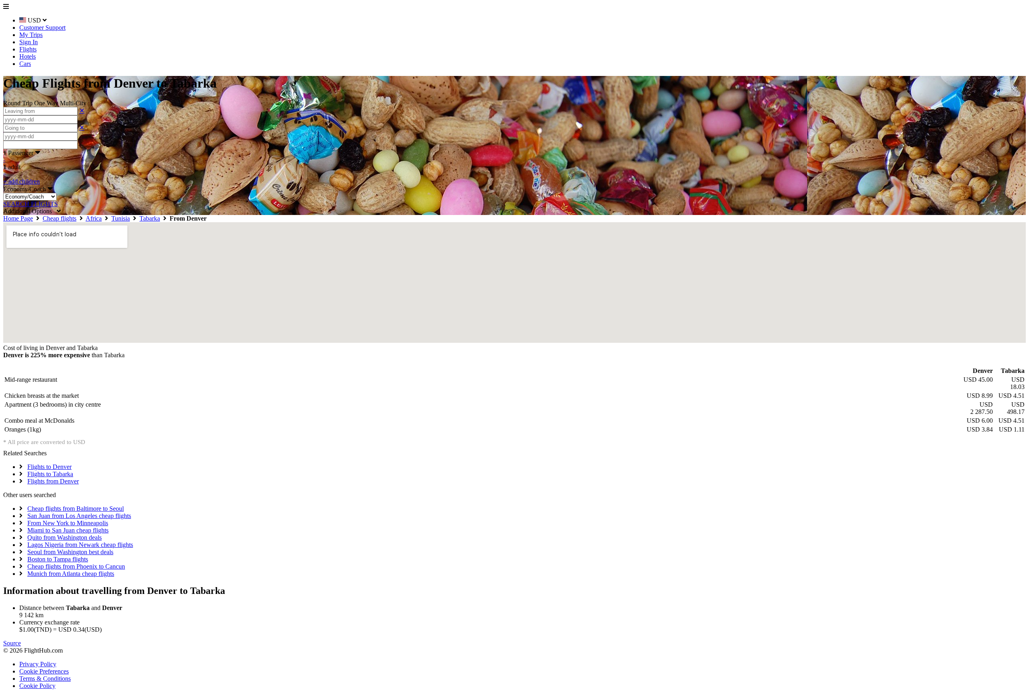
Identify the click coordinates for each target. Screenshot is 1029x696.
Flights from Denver (53, 481)
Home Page (18, 218)
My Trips (31, 34)
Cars (25, 63)
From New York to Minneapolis (67, 523)
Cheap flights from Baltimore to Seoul (75, 508)
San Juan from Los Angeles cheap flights (79, 515)
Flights (28, 49)
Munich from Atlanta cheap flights (70, 573)
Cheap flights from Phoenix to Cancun (76, 566)
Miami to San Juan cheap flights (68, 530)
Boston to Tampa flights (57, 559)
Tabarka (149, 218)
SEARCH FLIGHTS (30, 204)
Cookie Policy (37, 685)
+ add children (21, 181)
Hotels (27, 56)
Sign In (28, 42)
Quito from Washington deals (64, 537)
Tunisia (120, 218)
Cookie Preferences (44, 671)
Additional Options (30, 211)
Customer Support (42, 27)
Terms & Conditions (45, 678)
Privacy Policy (37, 664)
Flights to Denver (49, 466)
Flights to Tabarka (50, 474)
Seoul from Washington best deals (70, 552)
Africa (94, 218)
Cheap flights (59, 218)
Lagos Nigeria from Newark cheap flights (80, 544)
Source (12, 643)
